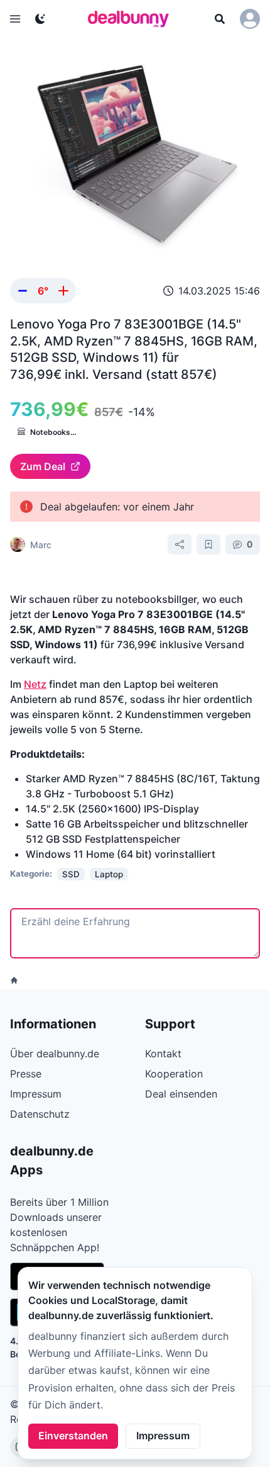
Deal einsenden (181, 1094)
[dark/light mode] (40, 18)
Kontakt (163, 1053)
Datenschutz (40, 1114)
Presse (25, 1073)
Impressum (163, 1435)
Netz (35, 684)
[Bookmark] (208, 544)
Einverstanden (73, 1435)
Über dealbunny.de (54, 1053)
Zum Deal (42, 466)
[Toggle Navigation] (15, 18)
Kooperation (174, 1073)
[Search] (219, 18)
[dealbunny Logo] (132, 18)
